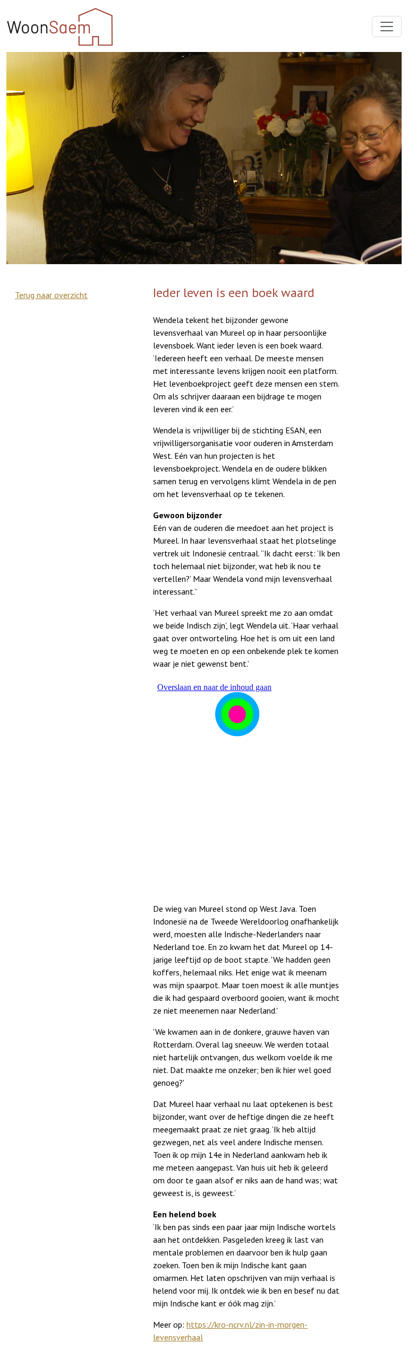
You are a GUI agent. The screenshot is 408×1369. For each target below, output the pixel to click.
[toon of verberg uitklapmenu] (387, 26)
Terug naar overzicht (51, 295)
